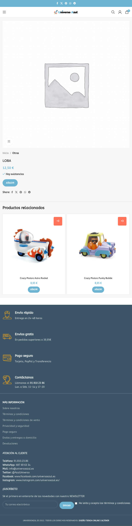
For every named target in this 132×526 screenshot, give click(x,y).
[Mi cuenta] (120, 12)
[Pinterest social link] (66, 3)
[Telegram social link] (74, 3)
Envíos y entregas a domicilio (19, 437)
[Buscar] (113, 12)
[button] (34, 290)
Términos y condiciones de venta (21, 420)
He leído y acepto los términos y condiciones (104, 503)
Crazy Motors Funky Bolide (98, 278)
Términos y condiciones (16, 414)
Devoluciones (10, 443)
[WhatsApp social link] (70, 3)
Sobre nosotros (11, 408)
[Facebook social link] (57, 3)
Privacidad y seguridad (16, 426)
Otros (15, 153)
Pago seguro (10, 431)
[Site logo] (66, 12)
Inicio (6, 153)
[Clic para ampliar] (9, 141)
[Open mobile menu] (4, 12)
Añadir (10, 182)
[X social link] (61, 3)
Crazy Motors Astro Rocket (34, 278)
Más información (13, 402)
